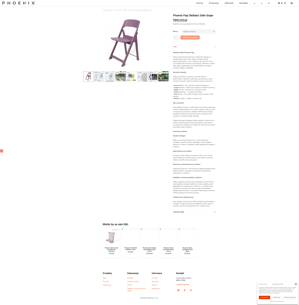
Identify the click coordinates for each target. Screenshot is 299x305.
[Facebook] (279, 3)
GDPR (129, 285)
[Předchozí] (104, 243)
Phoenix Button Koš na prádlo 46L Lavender (111, 249)
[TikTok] (281, 3)
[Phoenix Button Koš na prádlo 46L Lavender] (111, 229)
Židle (125, 10)
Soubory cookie (133, 281)
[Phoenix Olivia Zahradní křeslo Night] (187, 229)
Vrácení (154, 285)
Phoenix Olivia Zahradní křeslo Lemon (168, 249)
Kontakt (155, 278)
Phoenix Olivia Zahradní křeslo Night (187, 249)
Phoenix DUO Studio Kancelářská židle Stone (149, 249)
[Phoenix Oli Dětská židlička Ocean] (130, 229)
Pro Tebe (118, 10)
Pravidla (130, 278)
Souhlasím (264, 297)
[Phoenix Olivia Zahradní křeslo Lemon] (168, 229)
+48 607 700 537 (182, 285)
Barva (175, 31)
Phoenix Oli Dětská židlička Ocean (130, 248)
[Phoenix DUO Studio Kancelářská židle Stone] (149, 229)
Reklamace (156, 288)
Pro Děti (106, 281)
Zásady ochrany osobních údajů (277, 301)
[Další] (194, 243)
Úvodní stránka (108, 10)
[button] (296, 284)
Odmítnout (276, 297)
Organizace (107, 285)
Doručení (155, 281)
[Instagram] (284, 3)
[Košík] (291, 3)
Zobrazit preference (290, 297)
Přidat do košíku (190, 37)
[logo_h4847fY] (18, 3)
